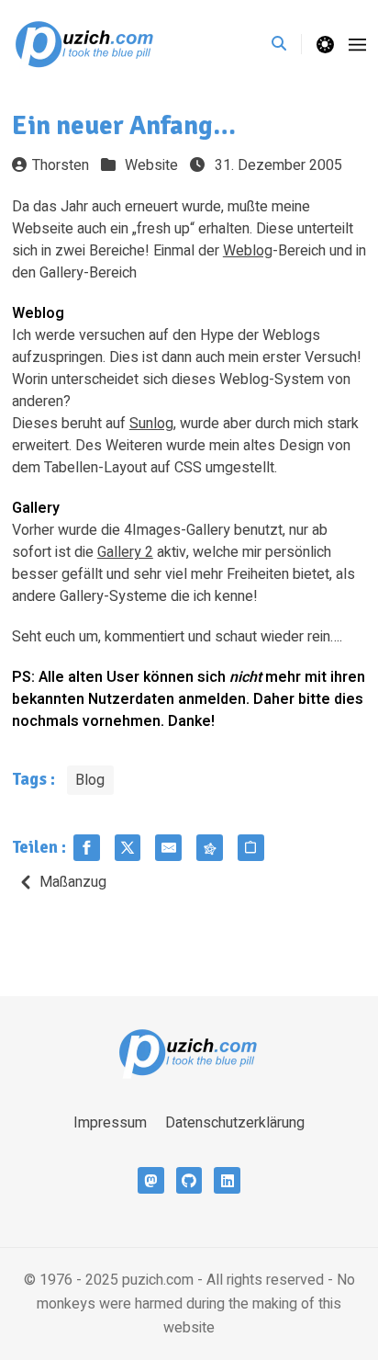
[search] (287, 44)
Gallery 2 (125, 552)
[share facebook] (86, 847)
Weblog (247, 251)
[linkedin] (227, 1180)
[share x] (128, 847)
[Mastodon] (151, 1180)
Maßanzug (72, 882)
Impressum (110, 1123)
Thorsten (60, 165)
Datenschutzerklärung (235, 1123)
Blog (90, 780)
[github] (189, 1180)
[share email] (168, 847)
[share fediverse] (209, 847)
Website (151, 165)
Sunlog (151, 424)
